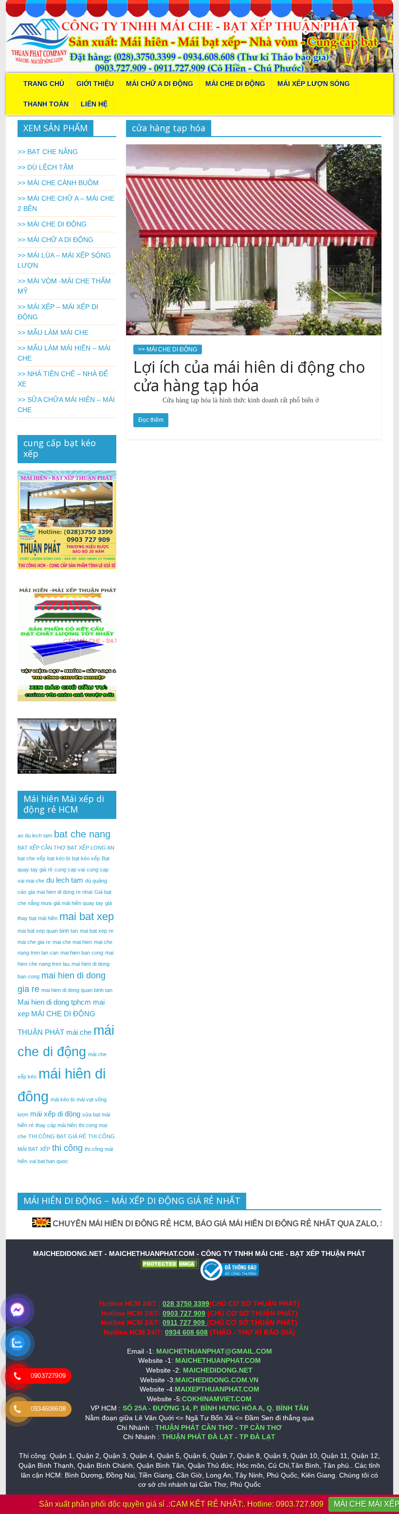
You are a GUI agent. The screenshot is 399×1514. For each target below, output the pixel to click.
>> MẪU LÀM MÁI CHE (53, 332)
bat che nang (82, 834)
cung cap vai (69, 869)
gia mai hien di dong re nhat (60, 892)
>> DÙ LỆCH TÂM (45, 167)
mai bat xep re (96, 931)
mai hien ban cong (81, 953)
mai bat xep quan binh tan (48, 931)
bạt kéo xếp (86, 858)
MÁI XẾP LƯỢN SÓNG (313, 83)
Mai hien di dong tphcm (54, 1002)
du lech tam (64, 880)
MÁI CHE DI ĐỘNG (235, 83)
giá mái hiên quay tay (78, 903)
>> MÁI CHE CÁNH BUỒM (58, 183)
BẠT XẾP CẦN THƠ (41, 848)
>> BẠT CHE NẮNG (48, 152)
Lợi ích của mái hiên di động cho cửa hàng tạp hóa (249, 376)
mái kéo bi (62, 1099)
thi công (67, 1148)
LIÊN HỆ (94, 104)
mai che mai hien (72, 942)
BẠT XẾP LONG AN (90, 848)
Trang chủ (43, 83)
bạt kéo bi (58, 858)
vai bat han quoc (48, 1161)
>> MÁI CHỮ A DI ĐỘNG (55, 240)
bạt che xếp (31, 858)
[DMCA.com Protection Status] (169, 1263)
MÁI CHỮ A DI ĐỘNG (159, 83)
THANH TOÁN (46, 104)
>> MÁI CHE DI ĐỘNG (167, 349)
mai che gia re (34, 942)
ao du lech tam (35, 835)
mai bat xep (86, 916)
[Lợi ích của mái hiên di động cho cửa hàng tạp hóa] (253, 150)
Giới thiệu (95, 83)
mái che (78, 1032)
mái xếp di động (55, 1114)
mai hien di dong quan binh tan (76, 990)
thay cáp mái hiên (56, 1125)
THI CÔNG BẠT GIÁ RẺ (57, 1136)
